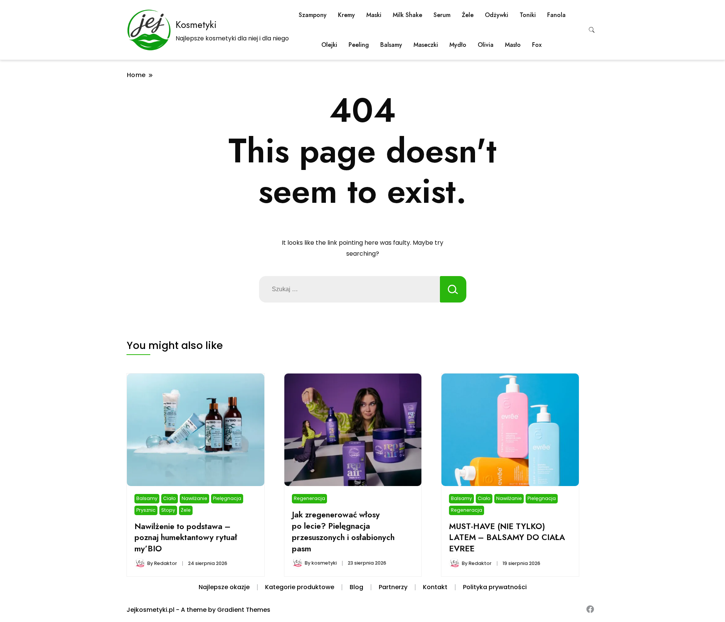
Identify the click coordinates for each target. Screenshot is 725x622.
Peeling (359, 44)
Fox (536, 44)
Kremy (346, 15)
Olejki (329, 44)
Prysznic (146, 510)
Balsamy (391, 44)
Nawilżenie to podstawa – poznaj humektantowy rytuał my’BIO (185, 537)
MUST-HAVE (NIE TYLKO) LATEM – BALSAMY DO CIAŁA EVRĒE (507, 537)
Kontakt (435, 587)
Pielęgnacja (227, 498)
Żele (468, 15)
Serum (441, 15)
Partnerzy (393, 587)
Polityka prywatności (495, 587)
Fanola (556, 15)
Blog (356, 587)
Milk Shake (407, 15)
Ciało (169, 498)
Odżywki (496, 15)
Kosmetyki (196, 24)
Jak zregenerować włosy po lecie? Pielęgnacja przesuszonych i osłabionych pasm (343, 531)
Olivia (486, 44)
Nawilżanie (194, 498)
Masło (513, 44)
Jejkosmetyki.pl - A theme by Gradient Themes (198, 609)
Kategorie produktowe (299, 587)
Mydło (457, 44)
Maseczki (425, 44)
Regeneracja (309, 498)
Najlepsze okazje (224, 587)
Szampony (313, 15)
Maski (373, 15)
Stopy (168, 510)
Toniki (528, 15)
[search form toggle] (592, 30)
